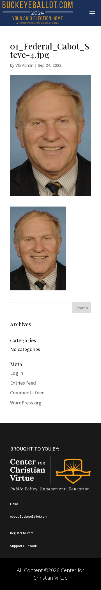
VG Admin (24, 65)
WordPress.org (26, 403)
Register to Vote (21, 533)
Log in (16, 373)
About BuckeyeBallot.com (28, 516)
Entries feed (23, 383)
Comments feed (27, 393)
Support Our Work (23, 546)
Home (14, 504)
